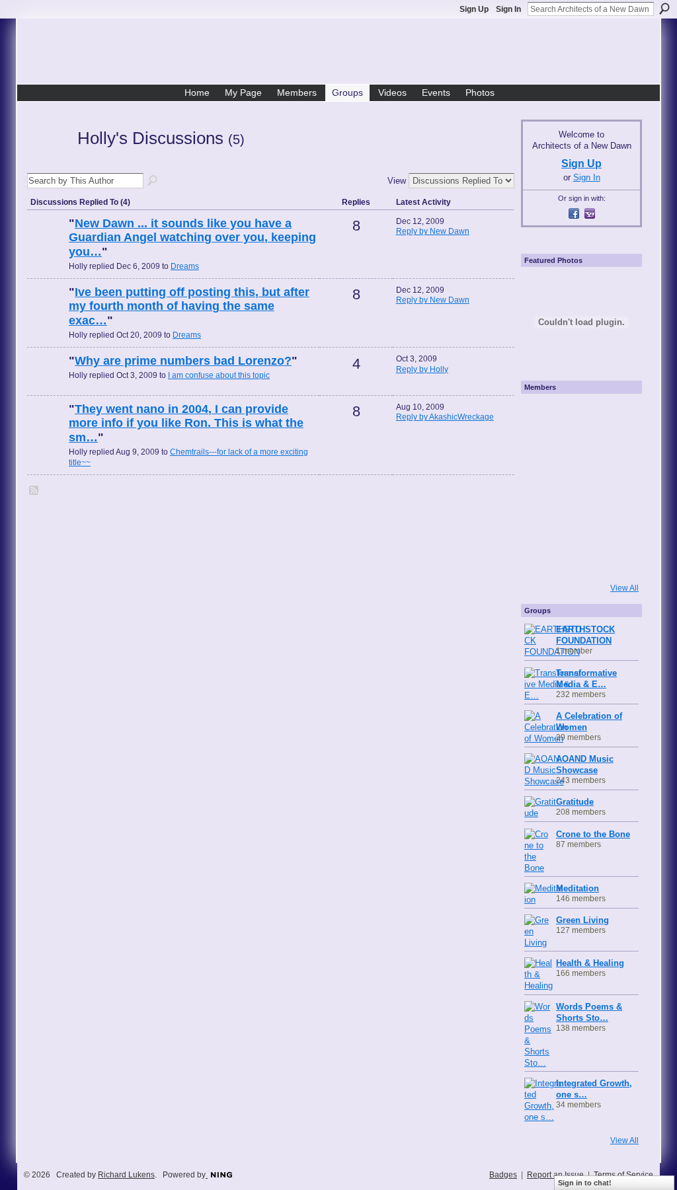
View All (624, 588)
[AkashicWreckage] (46, 431)
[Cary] (46, 245)
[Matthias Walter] (613, 415)
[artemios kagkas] (578, 451)
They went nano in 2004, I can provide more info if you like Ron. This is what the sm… (186, 423)
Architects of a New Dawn (343, 53)
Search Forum (153, 181)
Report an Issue (555, 1174)
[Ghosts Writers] (578, 523)
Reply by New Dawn (432, 231)
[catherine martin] (578, 487)
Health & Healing (590, 963)
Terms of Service (623, 1174)
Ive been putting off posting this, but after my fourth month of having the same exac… (189, 306)
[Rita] (542, 487)
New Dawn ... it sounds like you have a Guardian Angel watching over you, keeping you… (192, 237)
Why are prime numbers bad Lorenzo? (183, 360)
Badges (503, 1174)
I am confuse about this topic (219, 375)
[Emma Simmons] (542, 558)
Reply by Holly (422, 369)
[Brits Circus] (613, 487)
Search (664, 9)
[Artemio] (578, 558)
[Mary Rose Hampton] (542, 523)
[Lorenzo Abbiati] (46, 383)
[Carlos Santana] (613, 523)
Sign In (508, 9)
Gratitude (575, 802)
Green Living (582, 920)
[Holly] (48, 162)
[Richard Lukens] (542, 415)
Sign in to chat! (585, 1183)
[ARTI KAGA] (578, 415)
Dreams (185, 266)
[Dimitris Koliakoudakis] (613, 558)
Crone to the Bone (593, 834)
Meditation (577, 888)
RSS (34, 491)
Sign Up (474, 9)
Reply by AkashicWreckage (445, 417)
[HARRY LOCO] (542, 451)
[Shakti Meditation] (613, 451)
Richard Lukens (126, 1174)
